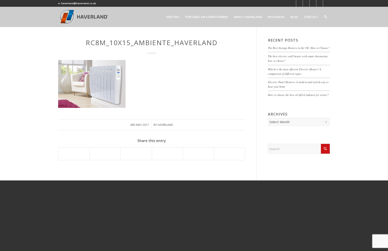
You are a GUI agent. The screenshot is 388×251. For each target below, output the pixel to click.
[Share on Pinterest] (136, 153)
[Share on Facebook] (74, 153)
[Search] (325, 17)
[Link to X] (292, 3)
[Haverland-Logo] (84, 17)
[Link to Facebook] (299, 3)
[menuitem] (172, 17)
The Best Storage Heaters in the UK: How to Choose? (298, 48)
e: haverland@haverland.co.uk (77, 3)
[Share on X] (105, 153)
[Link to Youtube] (306, 3)
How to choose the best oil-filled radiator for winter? (299, 95)
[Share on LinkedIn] (167, 153)
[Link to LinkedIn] (313, 3)
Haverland (165, 125)
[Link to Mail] (319, 3)
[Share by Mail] (229, 153)
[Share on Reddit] (198, 153)
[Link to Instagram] (326, 3)
